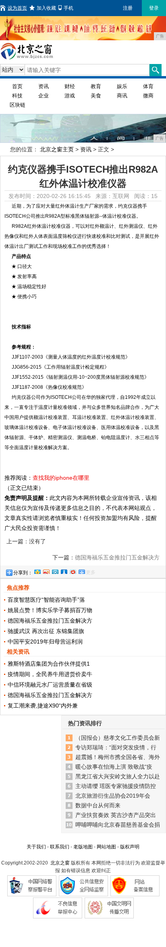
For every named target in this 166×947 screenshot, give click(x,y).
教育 (96, 86)
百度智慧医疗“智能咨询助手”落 (46, 599)
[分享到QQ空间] (37, 570)
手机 (68, 8)
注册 (128, 8)
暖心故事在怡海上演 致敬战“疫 (113, 766)
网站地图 (106, 847)
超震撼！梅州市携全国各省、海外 (117, 757)
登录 (154, 8)
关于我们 (36, 847)
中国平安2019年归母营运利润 (45, 641)
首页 (17, 86)
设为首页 (17, 8)
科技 (17, 96)
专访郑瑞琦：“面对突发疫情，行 (115, 747)
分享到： (23, 573)
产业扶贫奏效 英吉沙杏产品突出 (115, 815)
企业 (43, 96)
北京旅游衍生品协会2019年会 (112, 795)
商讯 (122, 96)
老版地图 (83, 847)
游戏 (69, 96)
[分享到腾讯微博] (54, 570)
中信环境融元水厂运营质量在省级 (50, 684)
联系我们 (59, 847)
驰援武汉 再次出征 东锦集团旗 (46, 631)
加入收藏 (46, 8)
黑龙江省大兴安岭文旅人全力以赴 (117, 776)
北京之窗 (60, 863)
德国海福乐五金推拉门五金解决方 (50, 620)
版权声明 (129, 847)
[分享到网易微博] (72, 570)
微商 (148, 96)
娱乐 (122, 86)
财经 (69, 86)
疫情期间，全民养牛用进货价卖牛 (50, 674)
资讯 (43, 86)
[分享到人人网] (63, 570)
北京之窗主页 (57, 149)
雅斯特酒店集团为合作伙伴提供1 (49, 663)
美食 (96, 96)
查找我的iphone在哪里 (61, 478)
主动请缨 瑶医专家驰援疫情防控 (115, 786)
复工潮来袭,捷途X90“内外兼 (43, 705)
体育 (148, 86)
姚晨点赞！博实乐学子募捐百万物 (50, 610)
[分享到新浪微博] (46, 570)
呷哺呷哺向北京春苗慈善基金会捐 (117, 824)
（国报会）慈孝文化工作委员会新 (117, 737)
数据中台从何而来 (97, 805)
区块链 (17, 105)
